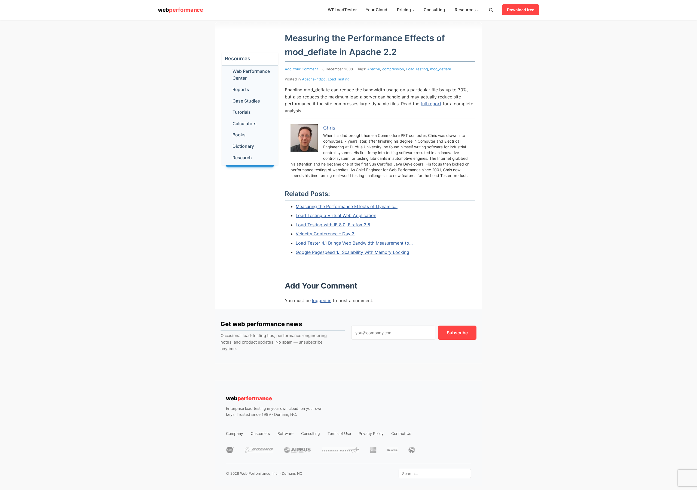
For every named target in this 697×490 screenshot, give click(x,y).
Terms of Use (339, 433)
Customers (260, 433)
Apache (373, 69)
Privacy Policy (371, 433)
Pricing (405, 9)
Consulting (434, 9)
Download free (520, 9)
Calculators (244, 123)
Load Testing (417, 69)
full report (431, 103)
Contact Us (401, 433)
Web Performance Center (251, 74)
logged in (321, 300)
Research (242, 157)
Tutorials (242, 112)
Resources (467, 9)
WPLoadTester (342, 9)
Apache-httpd (314, 79)
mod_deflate (440, 69)
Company (234, 433)
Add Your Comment (301, 69)
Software (285, 433)
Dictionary (243, 146)
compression (393, 69)
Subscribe (457, 332)
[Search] (490, 9)
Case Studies (246, 101)
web (180, 10)
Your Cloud (376, 9)
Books (239, 134)
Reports (241, 89)
